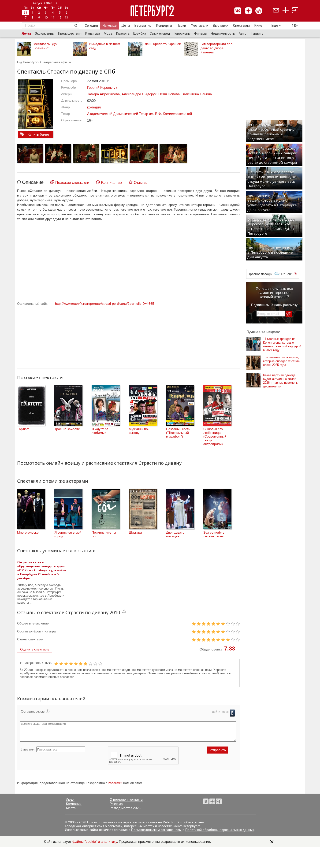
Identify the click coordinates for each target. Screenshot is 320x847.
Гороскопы (182, 33)
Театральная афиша (56, 62)
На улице (110, 25)
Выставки (220, 25)
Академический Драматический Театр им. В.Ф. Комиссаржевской (139, 114)
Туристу (256, 33)
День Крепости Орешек (163, 44)
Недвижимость (223, 33)
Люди (70, 799)
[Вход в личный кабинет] (295, 11)
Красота (123, 33)
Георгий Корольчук (102, 87)
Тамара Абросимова (103, 94)
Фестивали (199, 25)
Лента (26, 33)
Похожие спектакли (72, 183)
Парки (181, 25)
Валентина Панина (197, 94)
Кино (258, 25)
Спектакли (241, 25)
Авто (242, 33)
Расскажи (115, 783)
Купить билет (38, 134)
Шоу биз (139, 33)
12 (59, 17)
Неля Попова (169, 94)
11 (52, 17)
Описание (33, 182)
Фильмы (200, 33)
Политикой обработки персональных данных (219, 830)
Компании (74, 804)
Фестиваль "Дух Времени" (45, 46)
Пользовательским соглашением (156, 830)
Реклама (116, 804)
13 (66, 17)
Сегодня (91, 25)
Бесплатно (143, 25)
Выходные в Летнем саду (104, 46)
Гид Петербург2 (28, 62)
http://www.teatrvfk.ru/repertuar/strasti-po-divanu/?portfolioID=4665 (104, 303)
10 (46, 17)
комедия (94, 107)
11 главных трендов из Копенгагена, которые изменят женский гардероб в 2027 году (282, 344)
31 (25, 12)
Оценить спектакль (34, 649)
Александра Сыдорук (139, 94)
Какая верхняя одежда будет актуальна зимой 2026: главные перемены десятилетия (280, 380)
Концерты (164, 25)
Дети (125, 25)
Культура (92, 33)
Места (71, 808)
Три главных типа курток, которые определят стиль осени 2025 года (281, 361)
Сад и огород (160, 33)
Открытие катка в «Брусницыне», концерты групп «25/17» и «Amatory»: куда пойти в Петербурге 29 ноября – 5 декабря (41, 570)
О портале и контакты (126, 799)
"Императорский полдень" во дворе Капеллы (217, 48)
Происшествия (70, 33)
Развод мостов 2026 (125, 808)
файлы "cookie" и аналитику (94, 841)
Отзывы (141, 183)
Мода (108, 33)
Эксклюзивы (44, 33)
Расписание (111, 183)
